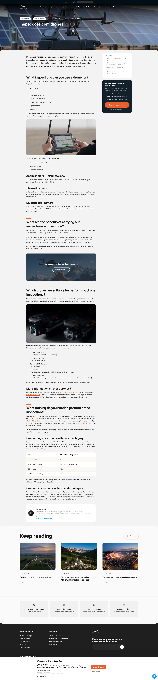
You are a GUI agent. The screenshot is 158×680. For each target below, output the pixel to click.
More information (42, 676)
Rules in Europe (25, 647)
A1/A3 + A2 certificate (33, 421)
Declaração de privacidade (58, 639)
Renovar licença (25, 639)
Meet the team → (49, 518)
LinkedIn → (38, 518)
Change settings (95, 671)
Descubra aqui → (61, 269)
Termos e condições (56, 636)
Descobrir (23, 644)
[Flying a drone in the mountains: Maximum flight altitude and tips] (79, 556)
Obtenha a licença (26, 636)
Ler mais (22, 582)
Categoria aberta (25, 18)
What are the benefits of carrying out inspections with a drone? (116, 63)
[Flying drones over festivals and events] (120, 556)
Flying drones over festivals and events (119, 577)
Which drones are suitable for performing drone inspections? (115, 68)
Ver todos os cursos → (117, 109)
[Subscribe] (122, 647)
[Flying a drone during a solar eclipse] (38, 556)
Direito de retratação (56, 641)
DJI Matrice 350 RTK (33, 395)
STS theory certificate (85, 423)
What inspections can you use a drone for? (117, 59)
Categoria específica (39, 18)
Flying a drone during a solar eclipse (35, 577)
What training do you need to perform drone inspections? (117, 72)
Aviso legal (53, 644)
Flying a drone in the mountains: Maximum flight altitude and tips (75, 578)
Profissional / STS (26, 641)
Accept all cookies (98, 667)
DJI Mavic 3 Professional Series (68, 392)
